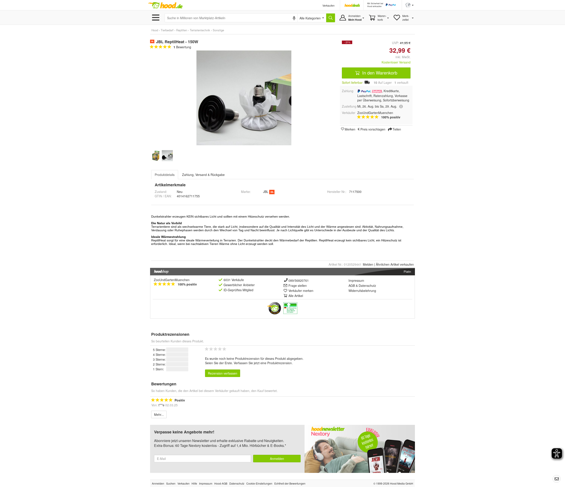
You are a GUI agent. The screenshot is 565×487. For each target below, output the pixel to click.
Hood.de (165, 5)
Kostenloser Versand (396, 62)
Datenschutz (367, 285)
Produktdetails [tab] (165, 174)
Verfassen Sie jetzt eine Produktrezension (263, 363)
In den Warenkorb (379, 72)
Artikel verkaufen (395, 264)
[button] (409, 5)
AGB (351, 285)
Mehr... (159, 414)
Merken (350, 129)
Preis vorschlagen (372, 129)
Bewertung (182, 47)
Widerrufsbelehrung (362, 290)
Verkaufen (328, 5)
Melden (368, 264)
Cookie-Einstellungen (259, 483)
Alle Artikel (295, 295)
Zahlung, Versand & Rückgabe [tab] (203, 174)
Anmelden (277, 458)
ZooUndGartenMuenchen (172, 280)
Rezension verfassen (222, 373)
